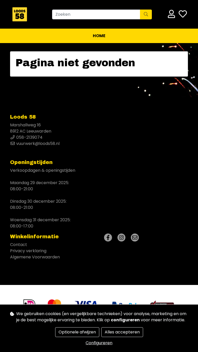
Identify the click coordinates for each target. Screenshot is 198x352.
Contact (18, 245)
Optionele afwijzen (77, 332)
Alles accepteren (122, 332)
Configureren (99, 343)
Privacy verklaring (28, 251)
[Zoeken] (146, 14)
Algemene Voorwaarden (35, 257)
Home (99, 36)
